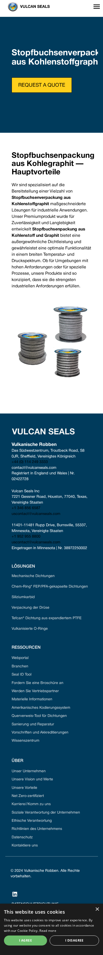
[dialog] (51, 929)
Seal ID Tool (21, 674)
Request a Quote (41, 85)
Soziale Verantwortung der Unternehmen (46, 812)
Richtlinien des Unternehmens (37, 829)
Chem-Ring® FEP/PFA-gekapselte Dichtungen (50, 586)
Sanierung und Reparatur (33, 724)
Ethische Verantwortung (32, 821)
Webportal (20, 658)
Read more (47, 930)
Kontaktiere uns (25, 845)
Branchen (20, 666)
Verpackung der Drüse (30, 607)
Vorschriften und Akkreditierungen (40, 732)
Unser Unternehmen (29, 771)
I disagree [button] (74, 940)
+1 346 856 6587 (26, 508)
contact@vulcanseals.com (34, 468)
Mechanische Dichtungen (33, 576)
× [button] (97, 909)
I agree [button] (25, 940)
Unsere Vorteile (24, 788)
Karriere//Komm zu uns (31, 804)
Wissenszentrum (25, 740)
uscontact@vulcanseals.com (36, 514)
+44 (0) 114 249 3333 (30, 462)
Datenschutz (22, 837)
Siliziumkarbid (23, 597)
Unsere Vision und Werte (32, 779)
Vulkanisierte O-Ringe (30, 629)
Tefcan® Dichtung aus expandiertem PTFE (47, 618)
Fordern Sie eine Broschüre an (37, 683)
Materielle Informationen (32, 699)
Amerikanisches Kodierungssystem (41, 708)
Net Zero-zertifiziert (28, 796)
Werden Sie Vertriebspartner (35, 691)
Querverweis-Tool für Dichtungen (39, 716)
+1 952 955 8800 (26, 536)
